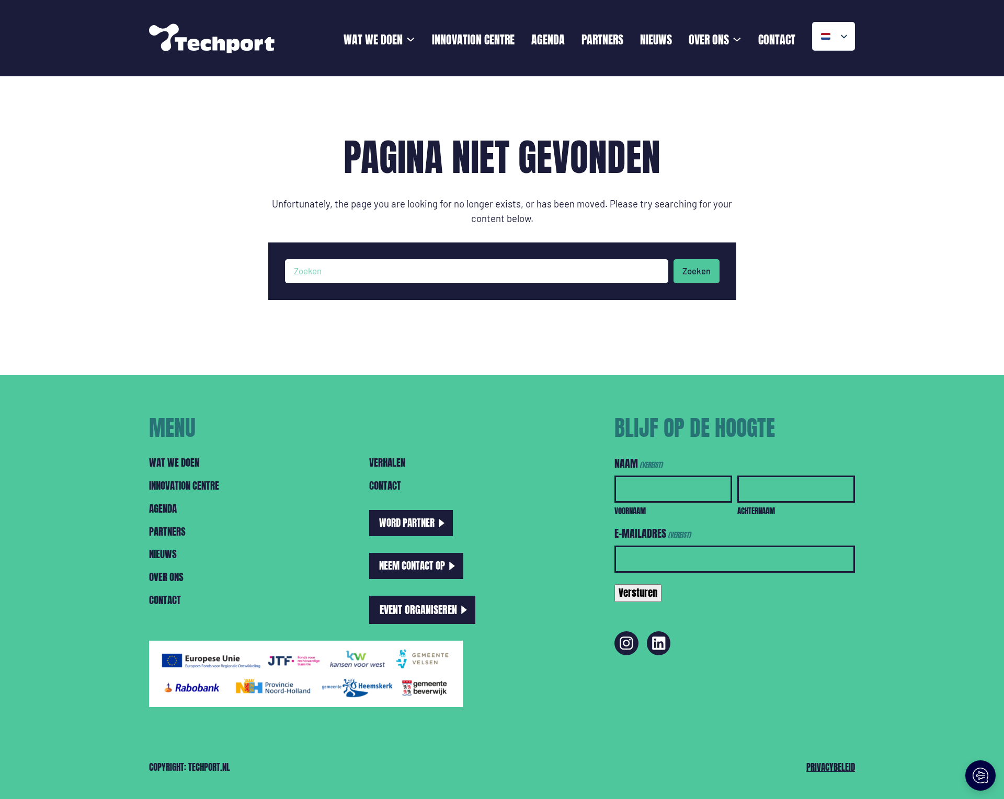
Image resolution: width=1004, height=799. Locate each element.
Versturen (638, 592)
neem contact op (412, 565)
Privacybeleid (830, 767)
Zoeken (696, 270)
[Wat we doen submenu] (410, 38)
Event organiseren (418, 609)
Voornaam (630, 511)
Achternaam (756, 511)
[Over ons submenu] (737, 38)
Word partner (407, 522)
